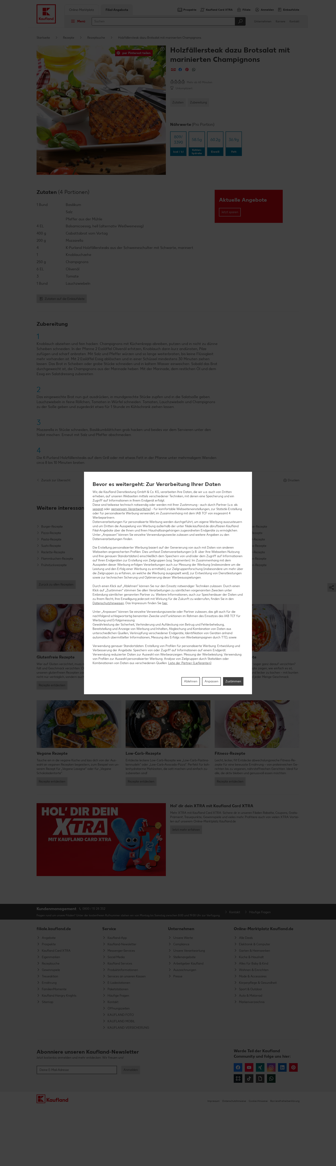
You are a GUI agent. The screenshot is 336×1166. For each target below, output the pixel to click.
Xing (260, 1067)
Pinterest (293, 1067)
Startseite (43, 37)
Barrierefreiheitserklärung (284, 1100)
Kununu (238, 1078)
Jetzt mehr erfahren (186, 830)
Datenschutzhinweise (234, 1100)
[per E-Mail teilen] (173, 69)
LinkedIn (282, 1067)
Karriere (280, 21)
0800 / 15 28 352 (93, 908)
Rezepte (68, 37)
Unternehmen (262, 21)
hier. (165, 603)
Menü (81, 21)
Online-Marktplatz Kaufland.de (263, 928)
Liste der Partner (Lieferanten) (189, 663)
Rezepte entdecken (52, 685)
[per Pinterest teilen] (187, 69)
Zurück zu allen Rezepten (56, 584)
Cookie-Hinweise (258, 1100)
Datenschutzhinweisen (108, 603)
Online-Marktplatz (81, 10)
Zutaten (178, 102)
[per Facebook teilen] (180, 69)
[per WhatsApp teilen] (194, 69)
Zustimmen (233, 681)
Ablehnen (190, 681)
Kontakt (294, 21)
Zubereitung (198, 102)
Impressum (213, 1100)
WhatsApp (271, 1078)
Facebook (238, 1067)
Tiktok (249, 1078)
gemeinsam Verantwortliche (130, 509)
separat (98, 509)
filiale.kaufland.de (54, 928)
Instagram (271, 1067)
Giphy (260, 1078)
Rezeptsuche (96, 37)
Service (109, 928)
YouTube (249, 1067)
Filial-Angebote (117, 10)
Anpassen (211, 681)
